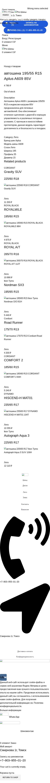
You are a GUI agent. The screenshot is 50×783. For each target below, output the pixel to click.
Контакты (25, 504)
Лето (25, 492)
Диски (25, 486)
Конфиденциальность (25, 657)
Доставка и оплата (25, 651)
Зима (25, 498)
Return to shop (10, 777)
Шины (25, 480)
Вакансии (25, 510)
